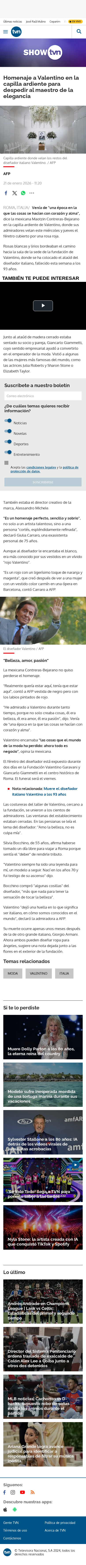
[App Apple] (6, 1509)
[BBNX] (7, 1552)
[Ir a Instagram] (14, 1492)
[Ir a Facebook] (5, 1492)
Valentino (38, 973)
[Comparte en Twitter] (14, 193)
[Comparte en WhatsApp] (23, 193)
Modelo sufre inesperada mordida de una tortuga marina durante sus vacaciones (42, 1096)
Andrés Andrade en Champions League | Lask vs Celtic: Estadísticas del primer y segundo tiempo (41, 1310)
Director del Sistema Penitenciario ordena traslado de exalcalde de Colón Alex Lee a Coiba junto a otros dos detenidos (42, 1358)
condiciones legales (41, 467)
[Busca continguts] (79, 31)
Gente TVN (11, 1523)
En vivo (76, 21)
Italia (64, 973)
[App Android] (15, 1509)
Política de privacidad (60, 1523)
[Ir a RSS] (33, 1492)
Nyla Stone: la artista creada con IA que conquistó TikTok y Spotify (43, 1241)
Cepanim (55, 21)
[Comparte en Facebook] (6, 193)
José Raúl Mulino (36, 21)
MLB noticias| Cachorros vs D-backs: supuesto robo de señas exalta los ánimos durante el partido (38, 1406)
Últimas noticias (12, 21)
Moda (13, 973)
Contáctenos (12, 1538)
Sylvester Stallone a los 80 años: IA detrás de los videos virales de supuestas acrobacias (42, 1144)
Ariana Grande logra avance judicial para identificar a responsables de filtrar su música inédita (41, 1453)
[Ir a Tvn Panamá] (41, 31)
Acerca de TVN (55, 1530)
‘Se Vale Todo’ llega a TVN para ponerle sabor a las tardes (39, 1194)
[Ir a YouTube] (23, 1492)
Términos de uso (15, 1530)
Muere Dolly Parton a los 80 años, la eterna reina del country (41, 1051)
